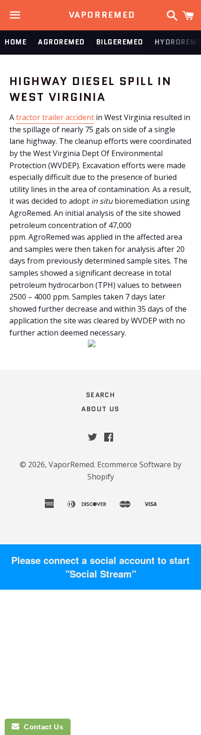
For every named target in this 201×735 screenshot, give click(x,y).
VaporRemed (101, 15)
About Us (100, 409)
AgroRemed (61, 42)
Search (100, 395)
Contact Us (41, 727)
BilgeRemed (120, 42)
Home (16, 42)
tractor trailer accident (55, 117)
